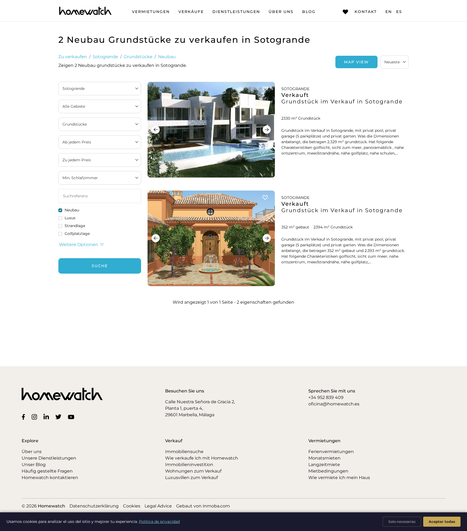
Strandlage (75, 225)
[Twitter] (59, 416)
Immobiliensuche (184, 451)
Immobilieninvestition (189, 464)
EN (388, 11)
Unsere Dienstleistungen (49, 458)
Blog (309, 11)
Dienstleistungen (236, 11)
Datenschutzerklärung (94, 506)
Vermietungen (151, 11)
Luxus (70, 217)
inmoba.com (216, 506)
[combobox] (394, 62)
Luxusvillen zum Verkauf (191, 477)
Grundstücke (138, 56)
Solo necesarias (401, 521)
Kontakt (366, 11)
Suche (100, 265)
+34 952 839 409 (325, 397)
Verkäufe (191, 11)
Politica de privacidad (159, 521)
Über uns (281, 11)
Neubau (167, 56)
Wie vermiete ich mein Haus (339, 477)
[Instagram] (35, 416)
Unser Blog (34, 464)
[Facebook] (24, 416)
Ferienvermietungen (331, 451)
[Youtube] (72, 416)
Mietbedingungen (328, 471)
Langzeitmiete (324, 464)
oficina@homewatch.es (333, 404)
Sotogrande (105, 56)
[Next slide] (267, 130)
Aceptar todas (442, 521)
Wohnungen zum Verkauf (193, 471)
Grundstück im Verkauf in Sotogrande (342, 101)
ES (399, 11)
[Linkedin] (47, 416)
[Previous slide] (156, 130)
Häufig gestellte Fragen (47, 471)
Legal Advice (158, 506)
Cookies (131, 506)
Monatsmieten (324, 458)
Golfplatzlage (77, 233)
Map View (356, 62)
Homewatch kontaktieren (50, 477)
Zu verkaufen (72, 56)
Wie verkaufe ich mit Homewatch (201, 458)
